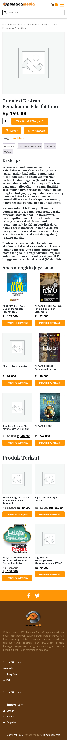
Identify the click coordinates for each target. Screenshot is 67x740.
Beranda (6, 24)
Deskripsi (9, 146)
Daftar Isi (50, 146)
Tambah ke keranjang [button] (17, 323)
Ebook (14, 130)
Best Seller (8, 668)
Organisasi (12, 722)
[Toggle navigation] (62, 4)
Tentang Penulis (11, 674)
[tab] (9, 146)
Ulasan (8, 151)
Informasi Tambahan (30, 146)
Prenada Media (32, 734)
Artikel (6, 679)
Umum (10, 710)
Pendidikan (33, 24)
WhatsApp (38, 130)
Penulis (11, 716)
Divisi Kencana (20, 24)
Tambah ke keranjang (29, 121)
